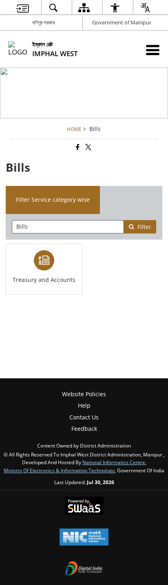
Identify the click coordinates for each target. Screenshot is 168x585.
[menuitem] (22, 7)
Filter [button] (144, 227)
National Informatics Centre (113, 462)
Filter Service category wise (53, 199)
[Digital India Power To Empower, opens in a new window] (84, 569)
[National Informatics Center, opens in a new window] (84, 537)
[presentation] (68, 227)
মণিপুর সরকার (43, 22)
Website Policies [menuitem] (84, 394)
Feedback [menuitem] (84, 428)
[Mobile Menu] (153, 50)
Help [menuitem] (84, 405)
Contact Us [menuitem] (84, 417)
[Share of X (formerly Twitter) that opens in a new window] (87, 147)
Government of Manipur (121, 22)
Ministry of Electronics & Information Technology (59, 470)
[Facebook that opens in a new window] (77, 147)
